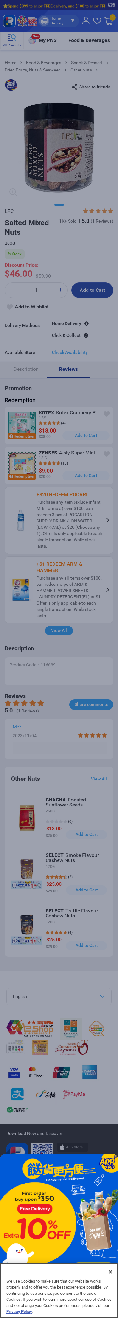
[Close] (110, 1272)
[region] (59, 1290)
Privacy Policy (19, 1311)
